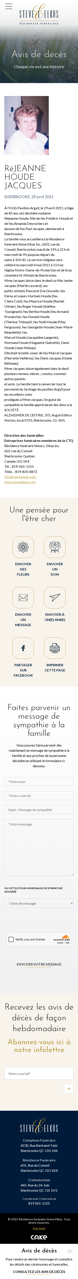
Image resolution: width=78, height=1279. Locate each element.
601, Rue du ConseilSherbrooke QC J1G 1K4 (39, 1167)
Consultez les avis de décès (39, 1272)
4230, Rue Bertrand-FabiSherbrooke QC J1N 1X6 (39, 1148)
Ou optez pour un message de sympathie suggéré (33, 890)
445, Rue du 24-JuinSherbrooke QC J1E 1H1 (39, 1187)
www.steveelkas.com (20, 482)
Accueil (27, 6)
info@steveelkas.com (20, 477)
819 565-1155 (39, 1203)
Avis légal (39, 1228)
